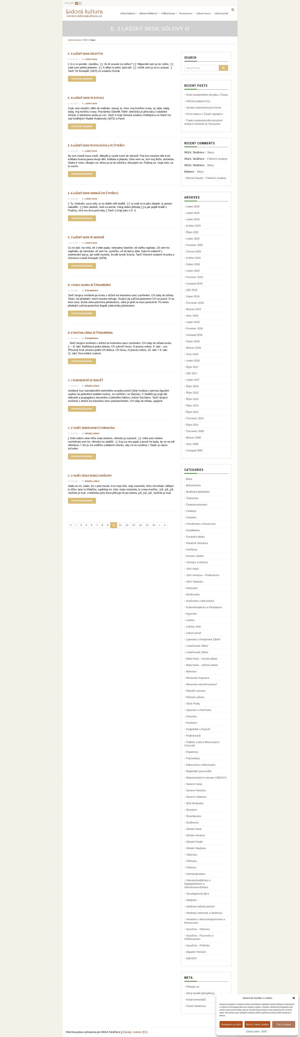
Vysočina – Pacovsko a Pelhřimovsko (198, 937)
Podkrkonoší (193, 735)
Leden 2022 (193, 238)
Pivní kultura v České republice (204, 114)
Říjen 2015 (192, 392)
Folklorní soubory (217, 158)
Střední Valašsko (196, 848)
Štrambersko (91, 290)
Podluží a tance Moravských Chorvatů (201, 744)
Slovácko (191, 809)
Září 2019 (191, 290)
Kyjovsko (191, 613)
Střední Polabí (194, 841)
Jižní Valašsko (194, 581)
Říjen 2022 (192, 232)
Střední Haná (193, 829)
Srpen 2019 (192, 296)
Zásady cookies (253, 1031)
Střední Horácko (195, 835)
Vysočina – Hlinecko (198, 929)
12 (126, 525)
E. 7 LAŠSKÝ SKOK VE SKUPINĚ (86, 237)
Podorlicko (192, 752)
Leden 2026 (193, 206)
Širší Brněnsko (194, 803)
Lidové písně (221, 13)
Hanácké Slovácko (197, 543)
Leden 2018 (193, 360)
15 (147, 525)
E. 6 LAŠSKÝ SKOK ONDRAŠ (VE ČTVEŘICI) (93, 193)
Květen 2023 (193, 225)
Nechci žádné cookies (257, 1024)
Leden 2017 (193, 379)
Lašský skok (91, 59)
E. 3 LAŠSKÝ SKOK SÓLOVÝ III (85, 53)
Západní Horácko (196, 951)
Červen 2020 (193, 251)
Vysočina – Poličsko (198, 945)
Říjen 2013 (192, 405)
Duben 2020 (193, 264)
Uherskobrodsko (195, 873)
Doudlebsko (193, 530)
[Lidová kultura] (84, 13)
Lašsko (190, 620)
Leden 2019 (193, 322)
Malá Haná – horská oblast (201, 658)
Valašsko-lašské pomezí (200, 906)
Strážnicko (192, 822)
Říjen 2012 (192, 411)
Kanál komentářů (196, 999)
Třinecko (191, 867)
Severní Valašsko (196, 796)
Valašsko (191, 900)
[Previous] (75, 525)
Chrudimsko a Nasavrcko (201, 523)
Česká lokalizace (196, 1006)
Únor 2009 (192, 444)
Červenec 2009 (195, 431)
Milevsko (191, 671)
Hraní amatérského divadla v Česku (207, 94)
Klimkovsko (193, 594)
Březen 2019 (193, 309)
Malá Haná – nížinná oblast (202, 665)
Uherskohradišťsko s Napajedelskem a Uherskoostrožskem (197, 884)
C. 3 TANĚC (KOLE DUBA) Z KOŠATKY (90, 475)
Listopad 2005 (194, 450)
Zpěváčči (191, 958)
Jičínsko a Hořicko (197, 562)
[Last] (165, 525)
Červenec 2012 (195, 418)
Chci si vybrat (284, 1024)
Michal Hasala (194, 178)
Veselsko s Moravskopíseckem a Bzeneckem (204, 921)
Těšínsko (191, 861)
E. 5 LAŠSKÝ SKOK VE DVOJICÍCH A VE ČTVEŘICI (96, 145)
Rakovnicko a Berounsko (200, 764)
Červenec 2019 (195, 302)
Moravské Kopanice (197, 677)
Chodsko (191, 517)
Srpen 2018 (192, 341)
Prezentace (185, 13)
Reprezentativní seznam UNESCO (206, 777)
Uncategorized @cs (197, 893)
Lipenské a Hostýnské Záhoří (203, 639)
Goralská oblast (195, 536)
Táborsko (191, 854)
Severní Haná (194, 784)
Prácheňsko (193, 758)
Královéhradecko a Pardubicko (204, 607)
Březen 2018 (193, 347)
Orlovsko (191, 716)
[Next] (159, 525)
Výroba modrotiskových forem (203, 107)
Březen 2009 (193, 437)
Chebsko (191, 511)
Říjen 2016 (192, 386)
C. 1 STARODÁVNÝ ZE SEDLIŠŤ (85, 380)
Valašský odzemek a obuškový (204, 912)
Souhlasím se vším (231, 1024)
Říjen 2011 (192, 424)
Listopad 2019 (194, 283)
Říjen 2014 (192, 399)
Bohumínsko (193, 485)
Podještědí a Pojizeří (198, 729)
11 (120, 525)
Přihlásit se (192, 986)
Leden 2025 (193, 213)
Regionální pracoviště (198, 771)
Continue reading (82, 78)
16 (153, 525)
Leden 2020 (193, 270)
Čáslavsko (192, 498)
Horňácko (191, 549)
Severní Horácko (196, 790)
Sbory (210, 152)
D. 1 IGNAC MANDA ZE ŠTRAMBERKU (89, 285)
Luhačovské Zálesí (197, 645)
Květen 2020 (193, 257)
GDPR (264, 1031)
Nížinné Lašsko (92, 386)
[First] (71, 525)
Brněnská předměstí (198, 491)
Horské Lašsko (195, 556)
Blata (189, 478)
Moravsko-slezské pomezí (201, 684)
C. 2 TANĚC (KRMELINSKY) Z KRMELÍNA (91, 428)
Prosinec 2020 (194, 245)
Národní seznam (195, 690)
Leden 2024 (193, 219)
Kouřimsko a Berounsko (200, 600)
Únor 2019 (192, 315)
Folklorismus (168, 13)
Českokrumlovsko (196, 504)
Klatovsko (192, 588)
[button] (293, 998)
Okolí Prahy (193, 703)
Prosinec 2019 (194, 277)
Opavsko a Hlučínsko (198, 710)
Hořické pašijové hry (198, 101)
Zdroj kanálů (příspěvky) (200, 993)
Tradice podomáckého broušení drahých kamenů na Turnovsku (203, 122)
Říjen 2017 (192, 367)
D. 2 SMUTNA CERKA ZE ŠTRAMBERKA (90, 332)
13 (133, 525)
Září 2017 (191, 373)
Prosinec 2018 (194, 328)
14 (140, 525)
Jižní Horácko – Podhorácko (202, 575)
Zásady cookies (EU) (135, 1032)
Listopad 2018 (194, 334)
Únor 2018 (192, 354)
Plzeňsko (191, 722)
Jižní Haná (192, 568)
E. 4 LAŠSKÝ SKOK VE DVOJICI (86, 98)
